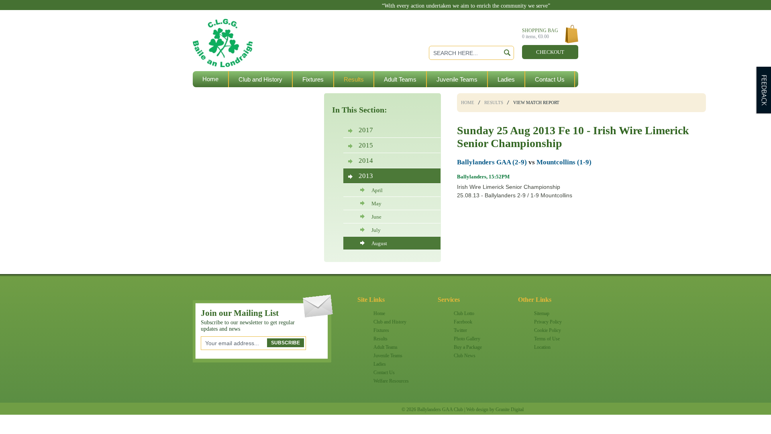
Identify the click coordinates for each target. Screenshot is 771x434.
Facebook (463, 322)
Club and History (260, 79)
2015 (366, 145)
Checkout (550, 52)
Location (542, 347)
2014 (366, 160)
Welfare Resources (227, 95)
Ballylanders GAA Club (255, 29)
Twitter (460, 330)
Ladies (506, 79)
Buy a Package (468, 347)
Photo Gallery (467, 339)
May (376, 204)
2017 (366, 130)
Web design (477, 409)
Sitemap (541, 313)
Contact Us (550, 79)
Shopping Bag (540, 33)
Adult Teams (400, 79)
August (379, 243)
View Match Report (536, 102)
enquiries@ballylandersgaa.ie (512, 12)
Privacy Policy (548, 322)
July (376, 230)
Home (210, 79)
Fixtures (313, 79)
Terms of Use (547, 339)
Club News (464, 355)
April (377, 190)
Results (354, 79)
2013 (366, 176)
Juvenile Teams (456, 79)
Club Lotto (464, 313)
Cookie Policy (547, 330)
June (376, 217)
